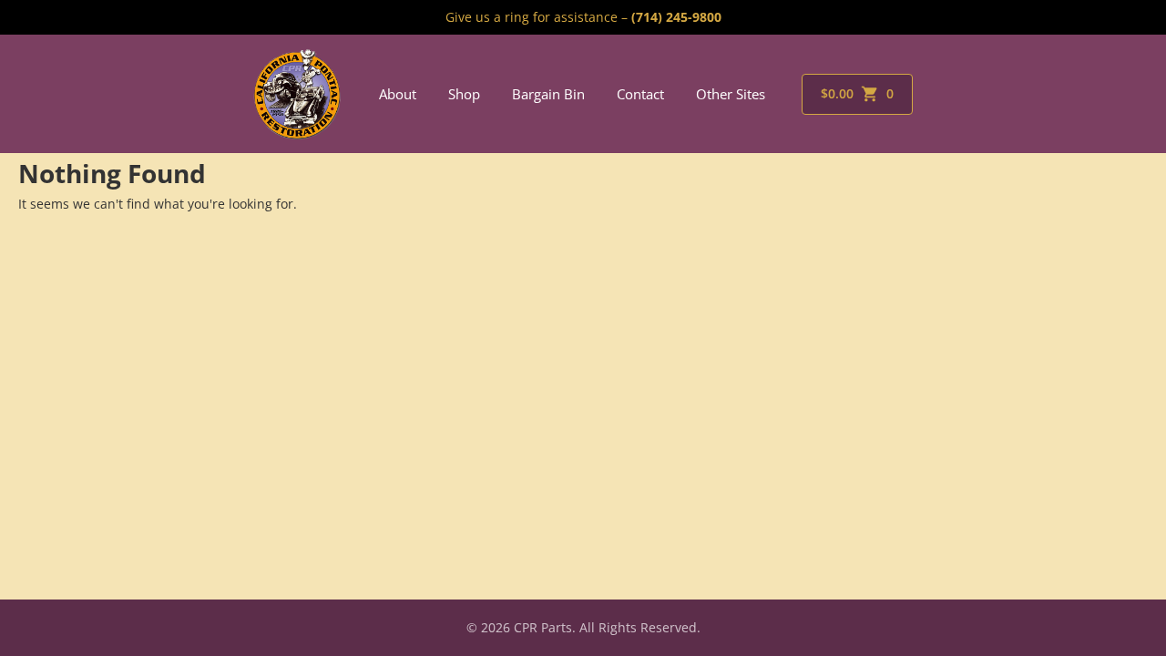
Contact (640, 94)
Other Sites (730, 94)
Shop (464, 94)
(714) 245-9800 (676, 17)
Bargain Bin (548, 94)
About (397, 94)
